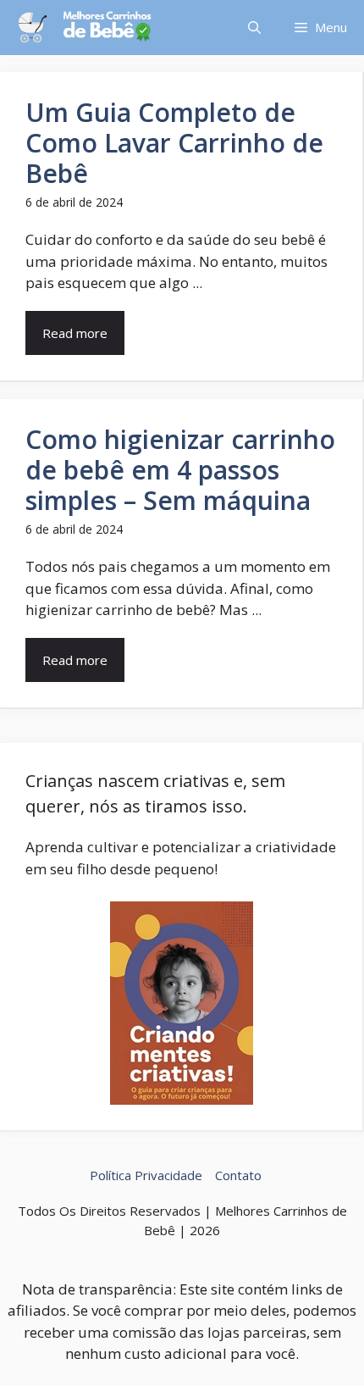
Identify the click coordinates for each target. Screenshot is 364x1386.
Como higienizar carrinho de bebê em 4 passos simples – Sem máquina (180, 470)
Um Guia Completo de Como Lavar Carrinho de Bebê (174, 143)
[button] (254, 27)
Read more (75, 332)
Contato (238, 1175)
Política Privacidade (146, 1175)
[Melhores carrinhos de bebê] (84, 27)
